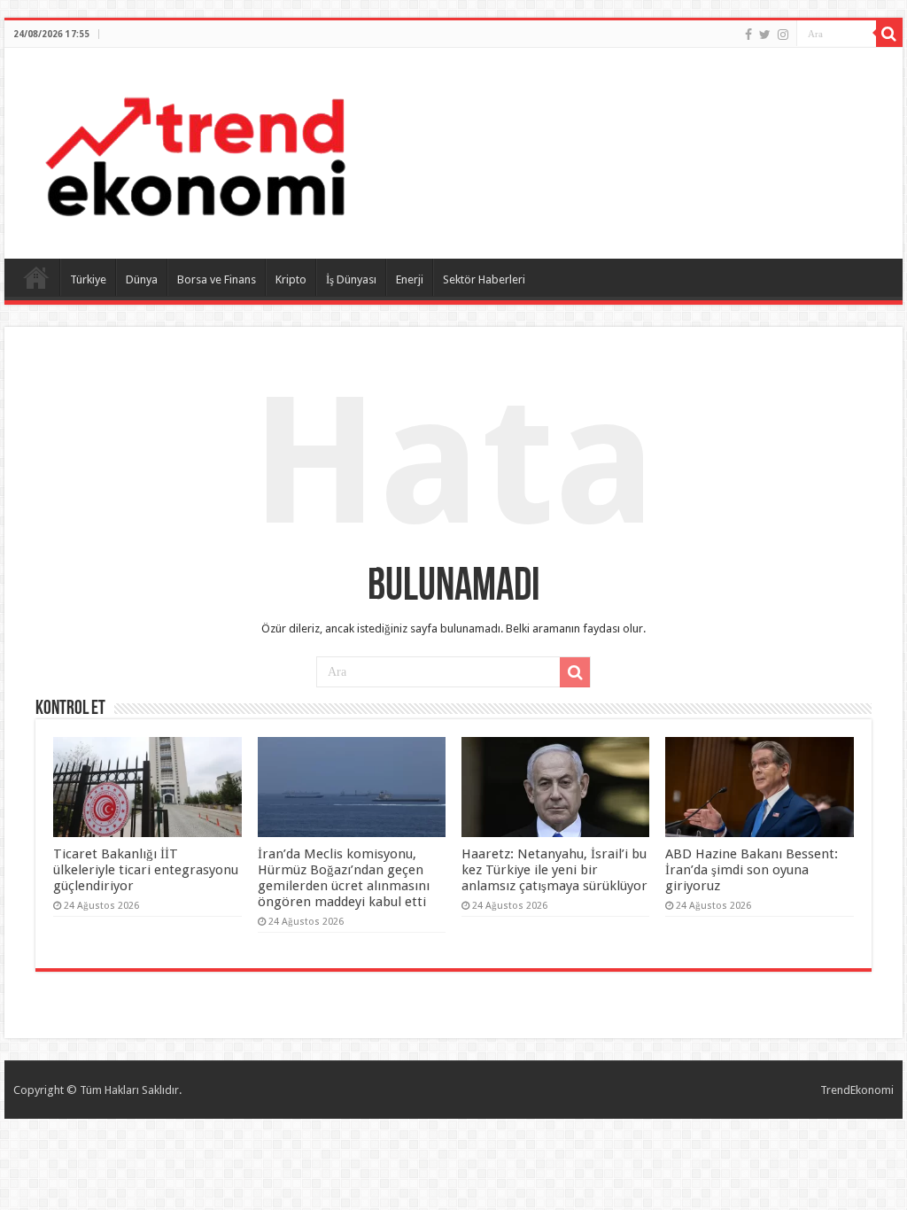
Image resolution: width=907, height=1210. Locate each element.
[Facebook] (748, 34)
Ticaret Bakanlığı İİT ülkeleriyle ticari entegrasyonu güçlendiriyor (145, 870)
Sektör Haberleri (484, 279)
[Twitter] (764, 34)
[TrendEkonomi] (195, 149)
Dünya (142, 279)
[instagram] (783, 34)
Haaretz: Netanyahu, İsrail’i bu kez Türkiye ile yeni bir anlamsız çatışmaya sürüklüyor (554, 870)
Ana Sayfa (36, 277)
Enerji (409, 279)
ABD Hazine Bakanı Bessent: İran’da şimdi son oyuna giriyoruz (751, 870)
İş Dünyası (351, 279)
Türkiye (88, 279)
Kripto (290, 279)
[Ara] (889, 33)
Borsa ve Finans (216, 279)
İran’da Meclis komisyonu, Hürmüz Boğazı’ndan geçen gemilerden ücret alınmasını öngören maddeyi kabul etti (344, 878)
